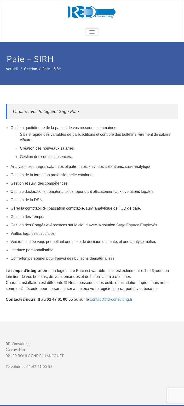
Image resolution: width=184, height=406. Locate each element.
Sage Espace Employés (136, 225)
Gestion (30, 68)
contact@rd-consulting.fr (111, 299)
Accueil (12, 68)
